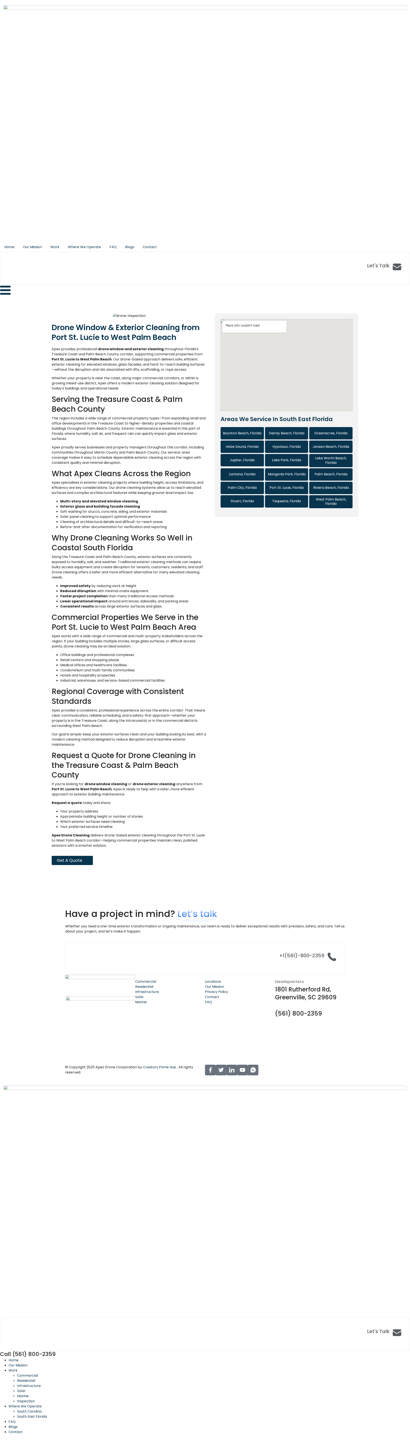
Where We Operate (84, 246)
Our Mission (32, 246)
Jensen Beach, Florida (331, 446)
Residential (26, 1380)
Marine (23, 1396)
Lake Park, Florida (286, 460)
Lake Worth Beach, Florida (331, 460)
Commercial (27, 1375)
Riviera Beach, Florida (331, 487)
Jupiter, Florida (242, 460)
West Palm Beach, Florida (331, 501)
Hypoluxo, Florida (286, 446)
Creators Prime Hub (159, 1067)
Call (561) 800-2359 (28, 1354)
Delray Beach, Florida (286, 433)
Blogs (129, 246)
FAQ (113, 246)
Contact (150, 246)
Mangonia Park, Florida (287, 474)
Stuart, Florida (242, 501)
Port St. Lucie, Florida (286, 487)
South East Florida (32, 1416)
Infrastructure (29, 1385)
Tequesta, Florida (286, 501)
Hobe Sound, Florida (242, 446)
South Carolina (29, 1411)
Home (9, 246)
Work (54, 246)
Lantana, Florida (242, 474)
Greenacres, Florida (330, 433)
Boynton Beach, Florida (242, 433)
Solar (21, 1390)
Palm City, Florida (242, 487)
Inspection (26, 1401)
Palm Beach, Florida (331, 474)
